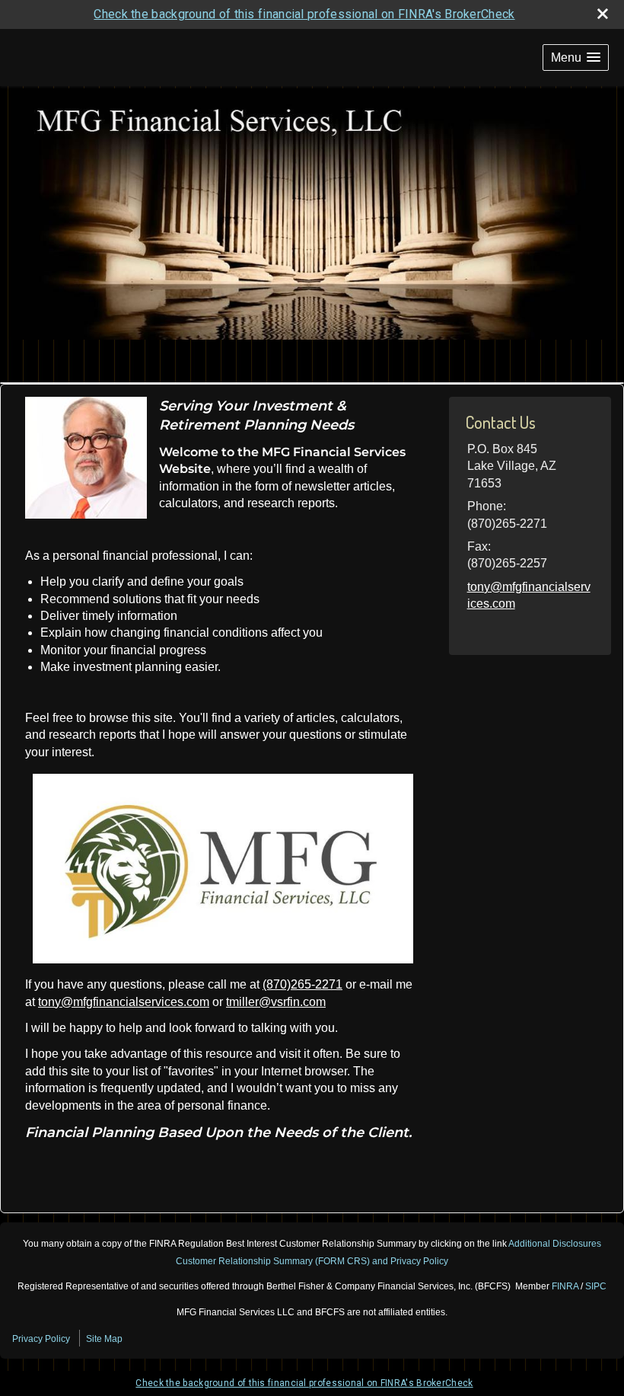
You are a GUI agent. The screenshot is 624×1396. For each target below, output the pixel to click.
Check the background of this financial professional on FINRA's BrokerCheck (304, 14)
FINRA (565, 1286)
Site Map (104, 1339)
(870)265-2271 (302, 984)
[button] (576, 57)
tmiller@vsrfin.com (276, 1001)
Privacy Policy (41, 1339)
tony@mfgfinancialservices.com (123, 1001)
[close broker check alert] (603, 14)
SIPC (595, 1286)
